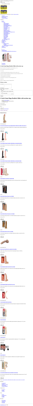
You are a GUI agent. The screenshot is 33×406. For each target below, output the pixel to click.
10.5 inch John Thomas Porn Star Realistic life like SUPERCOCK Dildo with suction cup (13, 125)
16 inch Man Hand (3, 319)
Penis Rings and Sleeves (7, 31)
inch (3, 379)
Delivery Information (5, 16)
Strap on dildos (6, 36)
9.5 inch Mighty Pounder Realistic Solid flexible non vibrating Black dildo (11, 143)
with (12, 379)
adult (23, 379)
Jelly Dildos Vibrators (7, 28)
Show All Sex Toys (4, 39)
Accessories (3, 42)
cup (16, 379)
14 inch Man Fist (2, 337)
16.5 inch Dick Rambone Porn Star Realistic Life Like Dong (9, 372)
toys (22, 379)
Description (3, 63)
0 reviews (1, 110)
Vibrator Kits (5, 37)
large (19, 379)
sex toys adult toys (6, 100)
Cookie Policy (4, 383)
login (12, 14)
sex (20, 379)
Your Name (1, 84)
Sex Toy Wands (6, 35)
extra (17, 379)
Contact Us (3, 389)
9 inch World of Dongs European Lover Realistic (7, 213)
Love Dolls (5, 29)
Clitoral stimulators (6, 23)
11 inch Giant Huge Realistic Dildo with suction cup (9, 51)
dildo (11, 379)
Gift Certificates (4, 395)
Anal (4, 22)
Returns (3, 390)
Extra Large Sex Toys (7, 27)
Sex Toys (3, 21)
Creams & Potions (6, 43)
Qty (0, 106)
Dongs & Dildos (6, 24)
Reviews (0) (3, 64)
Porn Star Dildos (6, 32)
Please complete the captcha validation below (7, 91)
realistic (9, 379)
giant (5, 379)
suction (14, 379)
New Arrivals (4, 47)
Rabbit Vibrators (6, 34)
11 (2, 379)
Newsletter (3, 402)
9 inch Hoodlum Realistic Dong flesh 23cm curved (7, 284)
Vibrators (5, 38)
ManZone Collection (6, 30)
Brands (3, 394)
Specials (3, 46)
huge (6, 379)
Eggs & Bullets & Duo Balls (8, 25)
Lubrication (3, 40)
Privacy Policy (4, 17)
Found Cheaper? (6, 108)
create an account (16, 14)
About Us (3, 15)
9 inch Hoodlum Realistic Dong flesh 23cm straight (7, 266)
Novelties (5, 44)
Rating (1, 89)
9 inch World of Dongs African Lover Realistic (7, 196)
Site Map (3, 391)
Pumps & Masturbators (7, 33)
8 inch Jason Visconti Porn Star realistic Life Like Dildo (8, 249)
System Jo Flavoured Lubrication (8, 45)
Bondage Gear (4, 41)
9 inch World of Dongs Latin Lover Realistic (6, 231)
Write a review (5, 110)
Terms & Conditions (5, 386)
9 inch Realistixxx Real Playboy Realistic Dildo (7, 178)
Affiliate (3, 396)
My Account (3, 400)
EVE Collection (6, 26)
